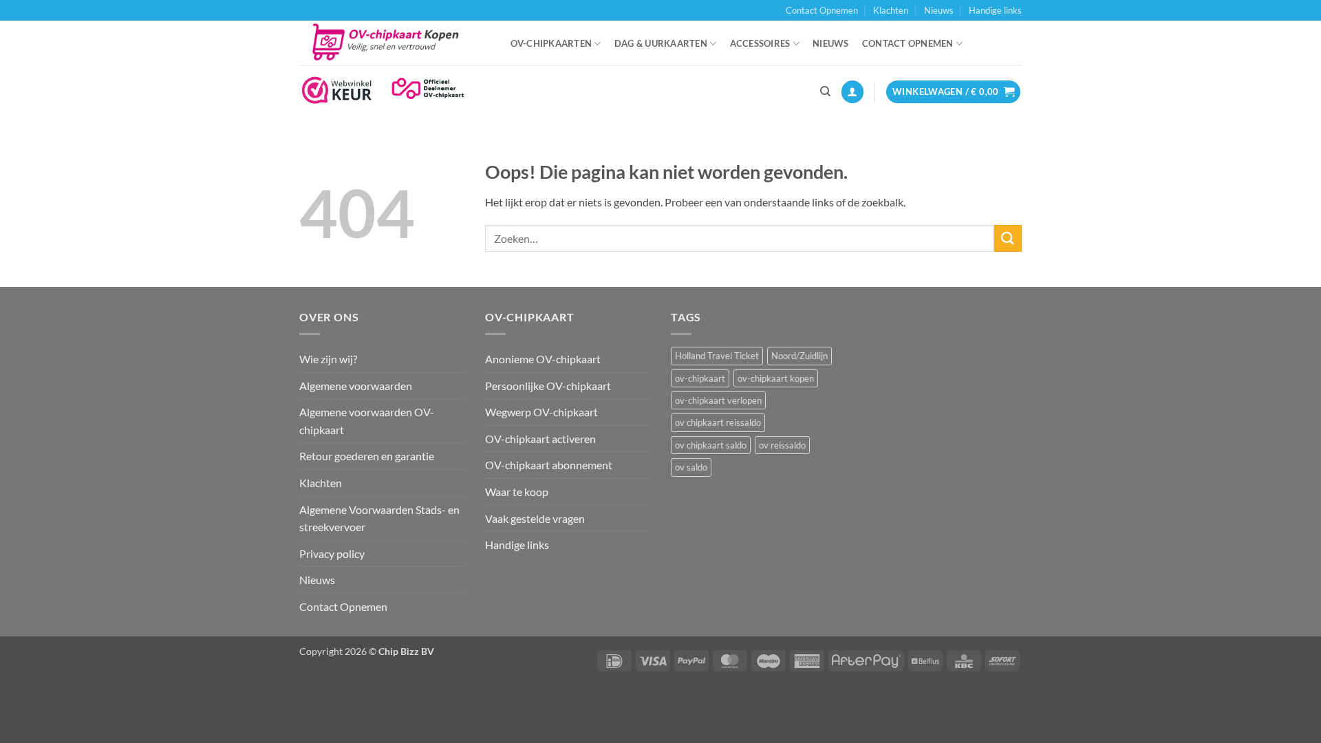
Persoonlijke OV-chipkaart (548, 385)
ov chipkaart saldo (711, 445)
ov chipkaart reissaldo (718, 422)
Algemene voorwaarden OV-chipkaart (366, 420)
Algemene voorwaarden (355, 385)
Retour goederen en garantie (366, 455)
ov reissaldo (782, 445)
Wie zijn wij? (328, 358)
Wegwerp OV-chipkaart (541, 411)
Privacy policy (332, 553)
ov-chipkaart (700, 378)
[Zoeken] (825, 91)
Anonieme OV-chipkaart (543, 358)
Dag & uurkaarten (660, 43)
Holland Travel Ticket (717, 355)
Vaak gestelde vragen (535, 518)
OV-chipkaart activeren (540, 438)
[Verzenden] (1008, 238)
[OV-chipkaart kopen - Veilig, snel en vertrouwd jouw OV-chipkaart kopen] (391, 43)
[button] (852, 91)
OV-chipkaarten (551, 43)
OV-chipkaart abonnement (548, 464)
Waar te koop (516, 491)
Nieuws (939, 10)
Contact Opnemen (822, 10)
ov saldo (691, 467)
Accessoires (760, 43)
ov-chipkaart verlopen (718, 400)
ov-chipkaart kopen (776, 378)
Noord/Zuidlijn (799, 355)
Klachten (890, 10)
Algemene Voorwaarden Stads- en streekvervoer (379, 518)
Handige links (995, 10)
